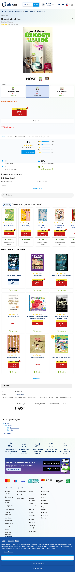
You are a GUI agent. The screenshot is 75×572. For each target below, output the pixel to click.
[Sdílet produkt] (72, 19)
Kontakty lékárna (33, 495)
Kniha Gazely (26, 226)
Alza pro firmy (45, 491)
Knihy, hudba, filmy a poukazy (13, 11)
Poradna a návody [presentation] (20, 137)
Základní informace (32, 499)
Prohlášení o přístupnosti (8, 519)
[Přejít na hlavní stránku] (9, 4)
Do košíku (14, 290)
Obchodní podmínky (8, 513)
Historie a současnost (32, 505)
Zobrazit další (36, 378)
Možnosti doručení (7, 493)
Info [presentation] (3, 137)
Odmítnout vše (37, 568)
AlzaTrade (44, 512)
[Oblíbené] (63, 4)
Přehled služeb (9, 523)
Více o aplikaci (12, 469)
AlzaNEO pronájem (43, 496)
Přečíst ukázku (37, 121)
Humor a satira (41, 11)
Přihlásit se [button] (48, 5)
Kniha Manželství (9, 226)
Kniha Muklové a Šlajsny (43, 226)
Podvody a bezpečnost (8, 533)
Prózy (11, 430)
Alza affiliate (44, 503)
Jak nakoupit (20, 498)
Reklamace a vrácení (8, 501)
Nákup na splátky (10, 509)
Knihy (26, 11)
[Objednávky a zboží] (59, 4)
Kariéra (31, 512)
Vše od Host (4, 15)
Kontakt (31, 491)
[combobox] (28, 5)
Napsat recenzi (29, 152)
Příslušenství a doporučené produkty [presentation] (38, 137)
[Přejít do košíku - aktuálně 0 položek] (72, 4)
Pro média (32, 516)
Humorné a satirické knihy (9, 243)
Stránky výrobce (19, 394)
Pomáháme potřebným (32, 527)
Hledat (36, 4)
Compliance (32, 531)
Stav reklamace (21, 495)
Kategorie (6, 385)
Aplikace (31, 519)
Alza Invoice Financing (44, 517)
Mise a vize (32, 509)
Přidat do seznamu (8, 127)
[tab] (3, 137)
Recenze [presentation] (9, 137)
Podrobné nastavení (37, 563)
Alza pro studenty (43, 508)
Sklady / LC (32, 522)
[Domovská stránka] (2, 12)
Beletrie (32, 11)
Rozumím (37, 558)
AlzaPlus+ (44, 500)
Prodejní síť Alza (10, 506)
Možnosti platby (9, 497)
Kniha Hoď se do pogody (59, 226)
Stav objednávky (21, 491)
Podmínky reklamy (8, 528)
